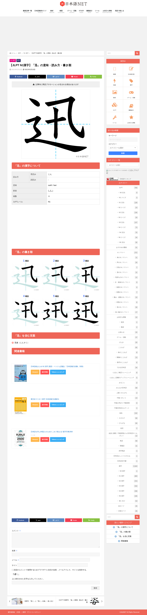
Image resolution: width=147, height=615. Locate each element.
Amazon (35, 372)
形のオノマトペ (127, 272)
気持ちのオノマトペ (126, 277)
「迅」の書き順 (123, 532)
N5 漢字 (128, 496)
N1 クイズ (128, 197)
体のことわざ (127, 352)
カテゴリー (113, 144)
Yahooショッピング (58, 372)
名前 (14, 551)
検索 (123, 153)
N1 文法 (128, 202)
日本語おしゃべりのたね (125, 456)
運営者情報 (11, 612)
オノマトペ (127, 252)
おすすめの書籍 (126, 247)
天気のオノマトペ (126, 267)
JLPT (128, 188)
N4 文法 (128, 232)
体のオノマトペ (127, 257)
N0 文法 (128, 193)
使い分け (128, 501)
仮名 (128, 413)
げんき (128, 342)
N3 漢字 (128, 486)
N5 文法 (128, 242)
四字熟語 (128, 451)
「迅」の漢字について (123, 527)
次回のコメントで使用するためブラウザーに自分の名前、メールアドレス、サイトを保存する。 (51, 570)
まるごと (128, 383)
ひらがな (128, 423)
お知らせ (127, 332)
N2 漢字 (128, 481)
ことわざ (127, 347)
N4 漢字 (128, 491)
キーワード (113, 135)
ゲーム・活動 (127, 337)
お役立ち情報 (127, 317)
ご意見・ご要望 (21, 612)
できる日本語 (127, 367)
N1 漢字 (12, 60)
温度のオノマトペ (126, 287)
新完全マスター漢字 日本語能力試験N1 (45, 399)
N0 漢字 (128, 471)
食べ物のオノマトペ (126, 312)
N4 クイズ (128, 227)
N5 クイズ (128, 237)
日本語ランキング (125, 179)
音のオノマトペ (127, 307)
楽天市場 (45, 372)
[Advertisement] (73, 32)
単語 (128, 441)
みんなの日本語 (126, 388)
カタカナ (128, 418)
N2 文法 (128, 212)
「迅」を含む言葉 (123, 536)
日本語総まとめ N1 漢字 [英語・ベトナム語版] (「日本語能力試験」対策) (57, 366)
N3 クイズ (128, 217)
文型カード (127, 511)
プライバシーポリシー (34, 612)
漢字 (18, 60)
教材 (129, 327)
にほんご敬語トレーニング (125, 372)
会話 (128, 428)
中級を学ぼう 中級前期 (125, 403)
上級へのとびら (127, 393)
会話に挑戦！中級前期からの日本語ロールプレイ (123, 434)
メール (15, 560)
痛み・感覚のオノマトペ (125, 297)
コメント (16, 531)
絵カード (127, 506)
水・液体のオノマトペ (126, 282)
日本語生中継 (127, 461)
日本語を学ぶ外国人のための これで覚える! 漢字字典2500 (52, 432)
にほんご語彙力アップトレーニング (123, 378)
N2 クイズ (128, 207)
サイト (14, 565)
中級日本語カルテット (125, 408)
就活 (129, 322)
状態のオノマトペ (126, 292)
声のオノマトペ (127, 262)
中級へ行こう (127, 398)
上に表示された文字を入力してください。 (28, 579)
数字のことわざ (127, 362)
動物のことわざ (127, 357)
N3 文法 (128, 222)
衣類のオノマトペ (126, 302)
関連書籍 (123, 541)
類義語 (128, 446)
